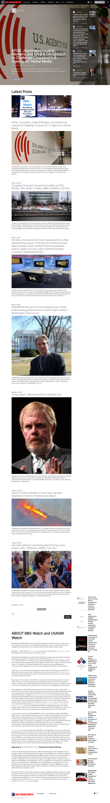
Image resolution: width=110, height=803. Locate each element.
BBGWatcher (16, 65)
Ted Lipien (14, 730)
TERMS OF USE (52, 793)
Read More (17, 79)
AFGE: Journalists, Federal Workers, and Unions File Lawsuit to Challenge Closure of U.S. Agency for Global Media (39, 55)
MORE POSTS (41, 609)
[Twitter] (91, 2)
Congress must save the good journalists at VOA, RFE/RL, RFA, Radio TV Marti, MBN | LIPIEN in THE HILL (80, 18)
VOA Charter (49, 702)
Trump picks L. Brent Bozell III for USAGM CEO (79, 74)
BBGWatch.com (64, 672)
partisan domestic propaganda (41, 695)
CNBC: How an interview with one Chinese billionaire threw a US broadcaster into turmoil (92, 681)
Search (13, 613)
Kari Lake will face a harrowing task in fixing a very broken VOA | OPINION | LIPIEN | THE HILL (38, 547)
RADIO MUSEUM (40, 793)
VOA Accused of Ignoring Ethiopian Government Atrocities (92, 762)
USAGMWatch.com (30, 747)
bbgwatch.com (32, 651)
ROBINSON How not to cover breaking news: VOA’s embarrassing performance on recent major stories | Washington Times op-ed (80, 58)
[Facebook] (88, 2)
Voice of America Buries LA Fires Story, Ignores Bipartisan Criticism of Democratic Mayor (37, 494)
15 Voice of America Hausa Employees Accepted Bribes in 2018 (93, 750)
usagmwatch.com (62, 651)
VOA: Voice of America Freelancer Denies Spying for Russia (92, 738)
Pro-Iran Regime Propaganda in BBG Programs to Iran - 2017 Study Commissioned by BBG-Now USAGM (92, 664)
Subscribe (99, 2)
